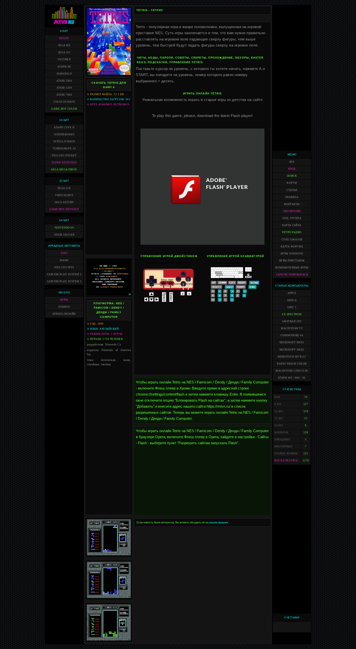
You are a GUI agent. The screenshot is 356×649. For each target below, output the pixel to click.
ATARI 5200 (64, 87)
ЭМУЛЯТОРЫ (292, 211)
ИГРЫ (64, 299)
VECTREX (64, 59)
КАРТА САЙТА (292, 225)
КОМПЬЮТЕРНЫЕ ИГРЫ (292, 267)
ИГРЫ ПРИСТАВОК (292, 260)
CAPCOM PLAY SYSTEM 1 (64, 274)
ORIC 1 (291, 307)
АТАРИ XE (64, 66)
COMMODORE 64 (291, 335)
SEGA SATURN (64, 202)
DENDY (64, 38)
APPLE (291, 293)
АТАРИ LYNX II (64, 127)
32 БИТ (64, 180)
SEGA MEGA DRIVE (64, 169)
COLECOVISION (64, 101)
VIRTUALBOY (64, 195)
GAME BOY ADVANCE (64, 209)
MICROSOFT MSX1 (291, 342)
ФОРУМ (291, 183)
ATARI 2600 (64, 80)
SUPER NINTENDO (64, 162)
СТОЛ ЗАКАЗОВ (291, 239)
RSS (291, 161)
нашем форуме (218, 522)
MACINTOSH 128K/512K (292, 370)
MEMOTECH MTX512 (292, 356)
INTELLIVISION (64, 141)
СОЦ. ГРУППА (292, 218)
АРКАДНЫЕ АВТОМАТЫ (64, 245)
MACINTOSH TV (292, 328)
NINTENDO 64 (64, 227)
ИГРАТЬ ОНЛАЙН (64, 314)
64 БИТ (64, 220)
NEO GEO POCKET (64, 155)
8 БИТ (64, 31)
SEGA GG (64, 52)
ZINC (64, 253)
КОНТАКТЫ (292, 204)
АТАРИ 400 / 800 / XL (292, 377)
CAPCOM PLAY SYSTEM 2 (64, 281)
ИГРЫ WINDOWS (292, 253)
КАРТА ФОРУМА (292, 246)
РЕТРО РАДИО (292, 232)
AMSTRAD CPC (292, 321)
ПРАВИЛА (292, 197)
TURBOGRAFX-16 (64, 148)
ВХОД (292, 169)
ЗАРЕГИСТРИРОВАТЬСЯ (292, 274)
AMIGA (292, 300)
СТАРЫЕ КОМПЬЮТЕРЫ (292, 285)
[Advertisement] (109, 180)
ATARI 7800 (64, 94)
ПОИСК (292, 176)
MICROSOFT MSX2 (291, 349)
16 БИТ (64, 120)
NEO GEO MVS (64, 267)
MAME (64, 260)
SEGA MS (64, 45)
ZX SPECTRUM (292, 314)
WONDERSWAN (64, 134)
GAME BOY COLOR (64, 108)
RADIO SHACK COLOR (292, 363)
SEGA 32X (64, 188)
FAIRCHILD (64, 73)
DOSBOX (64, 306)
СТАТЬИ (291, 190)
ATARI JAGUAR (64, 234)
